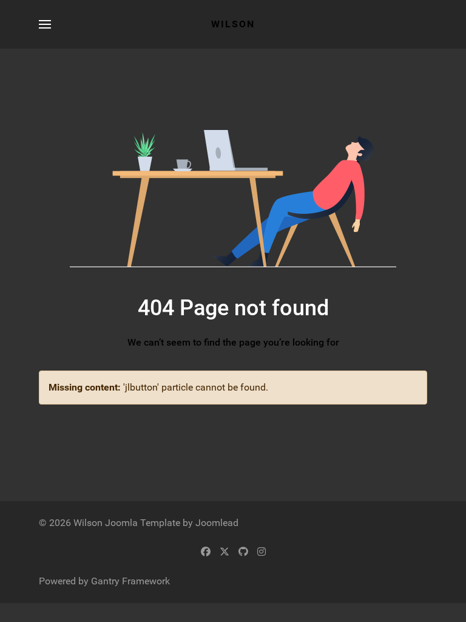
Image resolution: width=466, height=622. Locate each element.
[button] (45, 24)
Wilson (233, 24)
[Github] (243, 552)
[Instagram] (261, 552)
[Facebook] (206, 552)
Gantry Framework (130, 581)
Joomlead (216, 522)
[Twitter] (224, 552)
